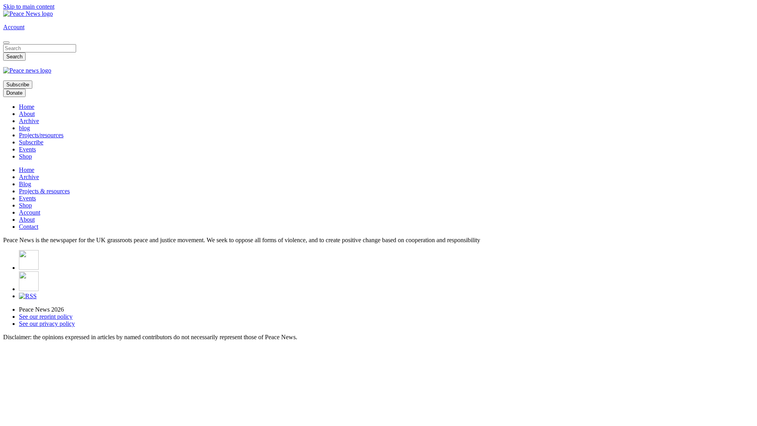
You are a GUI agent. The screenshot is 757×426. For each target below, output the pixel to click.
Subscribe (17, 85)
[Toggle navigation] (6, 42)
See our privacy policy (47, 323)
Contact (28, 226)
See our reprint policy (46, 316)
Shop (25, 156)
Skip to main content (28, 6)
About (27, 113)
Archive (29, 121)
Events (27, 149)
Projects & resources (44, 191)
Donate (14, 93)
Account (13, 27)
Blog (25, 184)
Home (26, 106)
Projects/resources (41, 135)
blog (24, 128)
